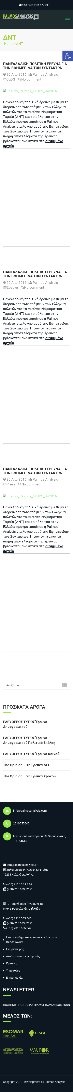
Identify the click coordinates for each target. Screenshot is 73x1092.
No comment (31, 79)
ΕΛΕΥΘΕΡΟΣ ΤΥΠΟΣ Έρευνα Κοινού (31, 754)
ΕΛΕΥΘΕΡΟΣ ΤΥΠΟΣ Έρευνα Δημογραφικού (25, 724)
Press (10, 484)
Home (8, 44)
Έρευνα (12, 287)
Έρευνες (11, 963)
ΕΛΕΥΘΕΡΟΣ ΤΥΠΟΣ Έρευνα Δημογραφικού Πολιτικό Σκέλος (29, 740)
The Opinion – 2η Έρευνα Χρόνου (29, 776)
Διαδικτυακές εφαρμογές (23, 956)
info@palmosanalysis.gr (35, 4)
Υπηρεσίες (13, 970)
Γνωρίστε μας (15, 949)
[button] (67, 56)
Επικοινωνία (14, 977)
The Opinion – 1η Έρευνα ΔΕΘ (26, 765)
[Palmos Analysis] (21, 17)
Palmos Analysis (45, 74)
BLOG (10, 79)
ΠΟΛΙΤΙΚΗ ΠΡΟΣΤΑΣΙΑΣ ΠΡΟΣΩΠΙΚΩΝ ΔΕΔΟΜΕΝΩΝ (36, 1004)
